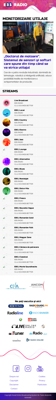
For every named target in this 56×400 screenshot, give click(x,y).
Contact (14, 389)
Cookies (42, 376)
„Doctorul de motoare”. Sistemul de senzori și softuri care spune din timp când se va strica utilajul (27, 61)
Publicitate (42, 385)
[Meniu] (51, 4)
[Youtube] (40, 369)
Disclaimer (14, 385)
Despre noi (14, 376)
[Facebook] (16, 368)
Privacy (42, 381)
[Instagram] (28, 368)
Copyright (14, 381)
